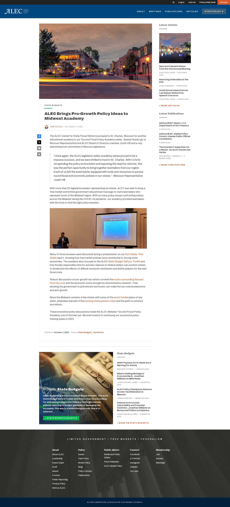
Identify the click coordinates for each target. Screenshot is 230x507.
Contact (56, 475)
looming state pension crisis (100, 301)
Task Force (83, 458)
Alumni (55, 471)
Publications (173, 12)
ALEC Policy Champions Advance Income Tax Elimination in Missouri (134, 391)
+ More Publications (172, 165)
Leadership (57, 458)
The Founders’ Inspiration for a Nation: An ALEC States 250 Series (174, 149)
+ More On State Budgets (133, 423)
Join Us (192, 2)
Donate (223, 2)
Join (158, 454)
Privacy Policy (58, 484)
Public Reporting (60, 479)
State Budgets (85, 332)
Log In (181, 2)
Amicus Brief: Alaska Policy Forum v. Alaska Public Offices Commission (174, 136)
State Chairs (58, 463)
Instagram (135, 463)
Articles (192, 12)
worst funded (121, 297)
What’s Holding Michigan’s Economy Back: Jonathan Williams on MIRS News (130, 376)
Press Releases (111, 462)
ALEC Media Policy (113, 466)
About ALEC (58, 454)
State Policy (213, 11)
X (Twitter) (135, 458)
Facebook (135, 454)
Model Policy (84, 463)
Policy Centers (85, 471)
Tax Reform (98, 332)
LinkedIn (134, 467)
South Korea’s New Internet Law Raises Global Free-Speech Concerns (173, 92)
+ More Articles (169, 106)
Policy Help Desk (207, 2)
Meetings (155, 12)
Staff (54, 467)
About (141, 12)
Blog (80, 467)
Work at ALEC (58, 488)
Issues (81, 454)
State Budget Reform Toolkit (124, 261)
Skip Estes (56, 127)
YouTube (134, 471)
